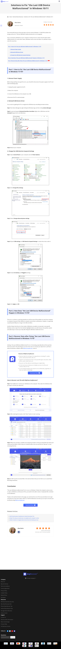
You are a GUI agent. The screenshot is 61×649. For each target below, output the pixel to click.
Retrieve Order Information (7, 619)
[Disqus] (30, 554)
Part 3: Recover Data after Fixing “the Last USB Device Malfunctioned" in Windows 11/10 (27, 60)
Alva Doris (18, 22)
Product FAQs (4, 624)
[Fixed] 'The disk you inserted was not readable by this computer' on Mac (24, 518)
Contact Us (3, 617)
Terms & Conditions (5, 586)
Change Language (31, 578)
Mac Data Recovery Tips (6, 604)
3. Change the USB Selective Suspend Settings (20, 55)
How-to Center (4, 613)
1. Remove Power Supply (15, 49)
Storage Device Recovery (6, 610)
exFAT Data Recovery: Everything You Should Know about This (22, 516)
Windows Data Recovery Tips (7, 601)
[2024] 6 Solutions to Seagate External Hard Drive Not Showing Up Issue (24, 520)
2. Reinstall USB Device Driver (16, 52)
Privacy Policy (4, 590)
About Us (3, 581)
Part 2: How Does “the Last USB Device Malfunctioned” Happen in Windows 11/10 (26, 58)
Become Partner (4, 584)
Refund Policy (4, 595)
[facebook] (7, 631)
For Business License (5, 626)
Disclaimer (3, 597)
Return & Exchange (5, 621)
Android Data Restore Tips (7, 608)
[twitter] (10, 631)
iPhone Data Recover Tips (6, 606)
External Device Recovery (18, 16)
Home (10, 16)
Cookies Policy (4, 593)
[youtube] (12, 631)
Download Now (34, 373)
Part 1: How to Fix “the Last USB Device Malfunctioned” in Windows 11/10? (24, 46)
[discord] (14, 631)
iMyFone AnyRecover (27, 348)
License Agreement (5, 588)
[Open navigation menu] (59, 1)
